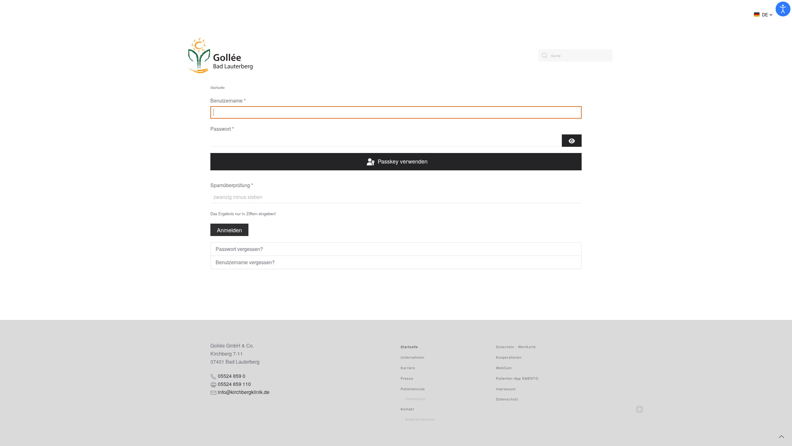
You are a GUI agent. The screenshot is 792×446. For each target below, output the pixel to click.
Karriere (408, 367)
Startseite (409, 346)
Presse (407, 378)
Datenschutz (507, 398)
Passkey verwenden (402, 161)
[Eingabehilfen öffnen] (783, 9)
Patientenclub (413, 388)
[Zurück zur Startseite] (239, 55)
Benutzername (228, 100)
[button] (763, 14)
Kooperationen (509, 357)
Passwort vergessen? (239, 248)
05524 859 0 (231, 375)
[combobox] (575, 55)
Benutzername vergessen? (245, 262)
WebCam (504, 367)
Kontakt (407, 408)
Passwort (222, 128)
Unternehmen (412, 357)
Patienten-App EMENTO (517, 378)
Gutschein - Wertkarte (516, 346)
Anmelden (229, 230)
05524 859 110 (234, 383)
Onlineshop (415, 398)
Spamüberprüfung (231, 185)
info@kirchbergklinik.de (243, 392)
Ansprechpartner (420, 419)
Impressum (506, 388)
